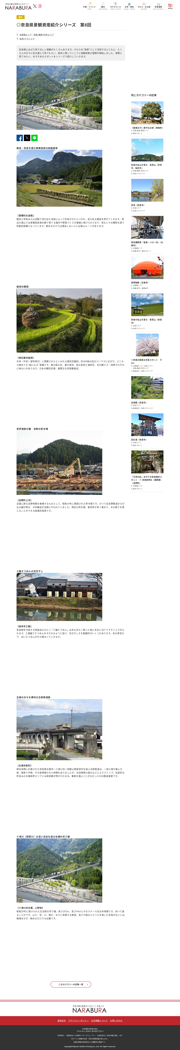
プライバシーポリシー (78, 1020)
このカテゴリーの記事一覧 (71, 984)
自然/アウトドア (27, 38)
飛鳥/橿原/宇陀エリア (44, 34)
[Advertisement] (147, 52)
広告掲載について (99, 1020)
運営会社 (62, 1020)
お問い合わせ (116, 1020)
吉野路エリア (25, 34)
